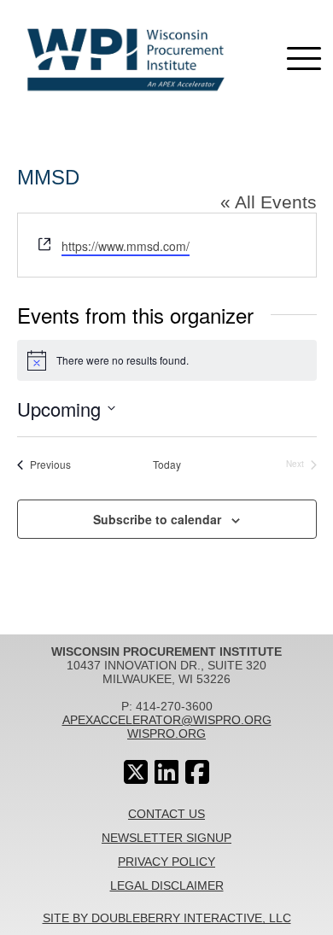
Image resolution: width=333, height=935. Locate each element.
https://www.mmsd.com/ (125, 245)
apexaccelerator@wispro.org (167, 720)
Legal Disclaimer (167, 885)
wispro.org (166, 733)
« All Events (268, 202)
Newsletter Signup (166, 837)
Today (167, 464)
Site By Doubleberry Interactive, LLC (167, 918)
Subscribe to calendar (157, 519)
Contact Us (166, 814)
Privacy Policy (166, 861)
